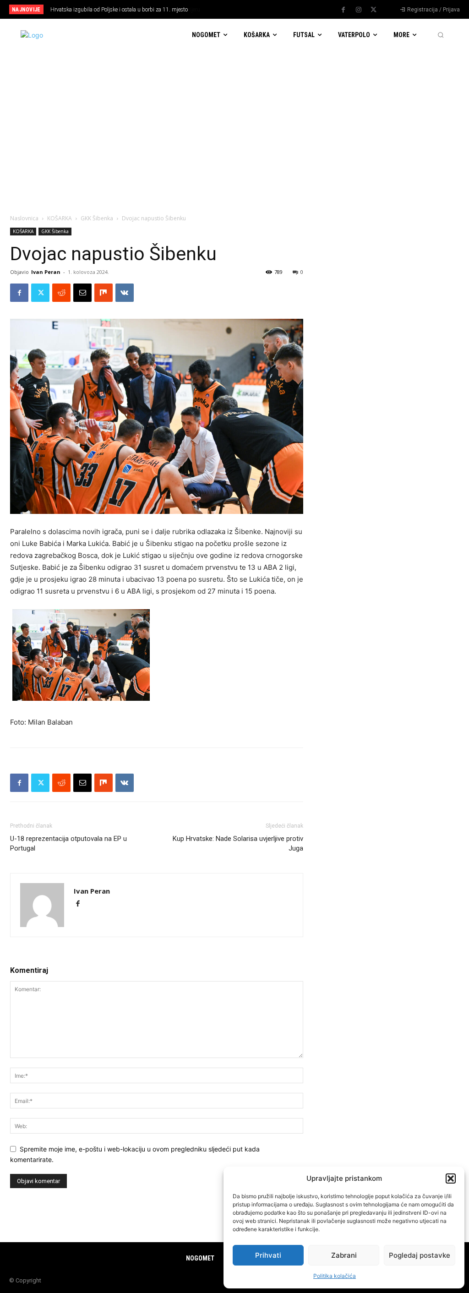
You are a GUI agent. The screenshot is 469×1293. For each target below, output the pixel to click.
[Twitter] (373, 10)
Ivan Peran (45, 271)
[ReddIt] (61, 293)
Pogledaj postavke (419, 1255)
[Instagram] (358, 10)
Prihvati (268, 1255)
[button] (450, 1178)
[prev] (244, 9)
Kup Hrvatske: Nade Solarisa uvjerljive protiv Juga (238, 843)
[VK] (124, 293)
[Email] (82, 293)
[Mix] (103, 293)
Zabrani (344, 1255)
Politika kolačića (334, 1275)
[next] (258, 9)
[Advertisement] (234, 119)
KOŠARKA (59, 218)
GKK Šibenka (97, 218)
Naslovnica (24, 218)
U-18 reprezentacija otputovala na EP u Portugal (68, 843)
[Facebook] (343, 10)
